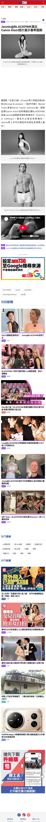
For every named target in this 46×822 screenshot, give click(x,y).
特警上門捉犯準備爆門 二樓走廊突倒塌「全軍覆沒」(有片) (23, 697)
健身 (14, 553)
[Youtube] (28, 814)
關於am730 (36, 819)
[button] (2, 3)
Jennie (18, 290)
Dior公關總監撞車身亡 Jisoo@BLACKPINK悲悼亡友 (23, 336)
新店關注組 (6, 549)
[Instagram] (23, 814)
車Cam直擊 (18, 544)
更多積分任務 (34, 802)
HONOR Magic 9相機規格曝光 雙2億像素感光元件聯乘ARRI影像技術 (23, 735)
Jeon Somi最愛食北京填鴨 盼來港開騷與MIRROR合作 (24, 248)
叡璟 (34, 549)
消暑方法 (6, 553)
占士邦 (23, 294)
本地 (3, 599)
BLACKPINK (7, 290)
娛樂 (3, 22)
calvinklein (28, 290)
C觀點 (27, 549)
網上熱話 (17, 549)
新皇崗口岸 (38, 544)
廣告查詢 (10, 819)
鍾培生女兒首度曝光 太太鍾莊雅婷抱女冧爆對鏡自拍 (23, 629)
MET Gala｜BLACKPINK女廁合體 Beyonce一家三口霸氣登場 (23, 518)
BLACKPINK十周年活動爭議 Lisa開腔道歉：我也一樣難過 (22, 372)
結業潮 (28, 544)
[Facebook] (19, 814)
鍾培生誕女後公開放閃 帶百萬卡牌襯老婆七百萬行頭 (23, 663)
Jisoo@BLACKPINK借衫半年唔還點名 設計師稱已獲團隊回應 (23, 482)
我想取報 (23, 819)
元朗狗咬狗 (6, 544)
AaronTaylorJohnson (10, 294)
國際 (3, 702)
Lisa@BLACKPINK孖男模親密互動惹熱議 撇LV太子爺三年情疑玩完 (23, 444)
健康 (3, 412)
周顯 (29, 553)
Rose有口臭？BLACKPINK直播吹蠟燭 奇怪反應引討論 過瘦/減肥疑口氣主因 (23, 408)
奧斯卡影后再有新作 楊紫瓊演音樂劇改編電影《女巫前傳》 (25, 245)
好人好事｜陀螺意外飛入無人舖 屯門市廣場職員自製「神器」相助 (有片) (22, 595)
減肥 (22, 553)
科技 (3, 740)
